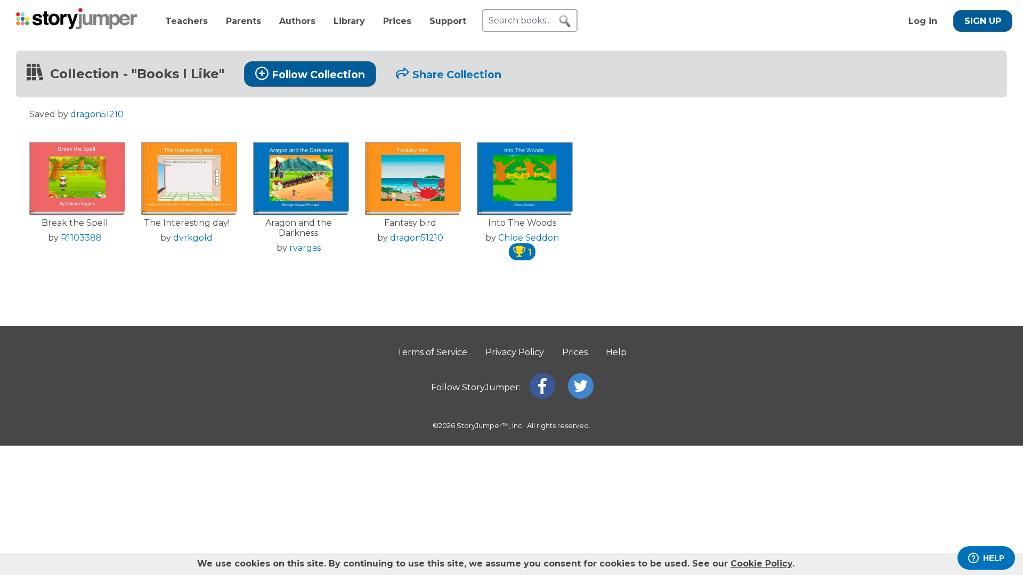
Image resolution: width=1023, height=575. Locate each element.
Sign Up (982, 21)
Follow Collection (318, 74)
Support (447, 21)
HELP (993, 558)
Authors (297, 21)
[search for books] (564, 21)
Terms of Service (432, 352)
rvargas (305, 248)
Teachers (186, 21)
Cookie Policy (761, 563)
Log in (922, 21)
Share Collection (456, 74)
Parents (243, 21)
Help (616, 352)
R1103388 (81, 238)
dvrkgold (193, 238)
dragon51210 (97, 114)
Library (349, 21)
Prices (397, 21)
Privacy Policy (514, 352)
